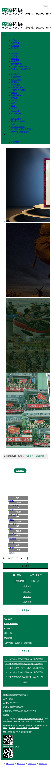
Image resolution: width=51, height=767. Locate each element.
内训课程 (15, 61)
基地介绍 (10, 137)
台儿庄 (14, 100)
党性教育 (15, 74)
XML (23, 721)
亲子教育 (12, 728)
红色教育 (10, 72)
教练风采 (15, 48)
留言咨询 (32, 764)
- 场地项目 (18, 643)
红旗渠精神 (16, 77)
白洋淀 (14, 108)
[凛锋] (18, 553)
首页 (8, 35)
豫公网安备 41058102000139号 (18, 732)
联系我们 (10, 140)
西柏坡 (14, 93)
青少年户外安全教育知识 (22, 129)
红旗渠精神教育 (39, 725)
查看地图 (43, 764)
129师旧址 (15, 85)
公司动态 (15, 40)
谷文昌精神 (16, 79)
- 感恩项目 (27, 643)
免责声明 (6, 715)
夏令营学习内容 (18, 121)
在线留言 (15, 142)
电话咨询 (10, 764)
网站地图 (17, 721)
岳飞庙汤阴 (16, 113)
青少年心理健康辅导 (20, 132)
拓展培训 (29, 725)
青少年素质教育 (18, 127)
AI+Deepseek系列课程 (20, 69)
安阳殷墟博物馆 (18, 87)
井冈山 (14, 98)
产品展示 (29, 456)
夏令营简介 (16, 119)
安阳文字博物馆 (18, 90)
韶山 (13, 106)
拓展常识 (15, 43)
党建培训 (14, 725)
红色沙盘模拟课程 (19, 66)
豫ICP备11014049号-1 (38, 721)
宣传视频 (15, 46)
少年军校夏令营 (13, 116)
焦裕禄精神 (16, 95)
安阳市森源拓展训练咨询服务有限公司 (30, 719)
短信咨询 (21, 764)
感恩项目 (15, 59)
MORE (25, 682)
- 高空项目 (8, 643)
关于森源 (10, 38)
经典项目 (10, 51)
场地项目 (15, 56)
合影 (13, 124)
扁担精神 (15, 82)
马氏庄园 (15, 111)
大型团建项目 (17, 64)
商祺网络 (9, 721)
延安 (13, 103)
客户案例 (10, 134)
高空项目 (15, 53)
